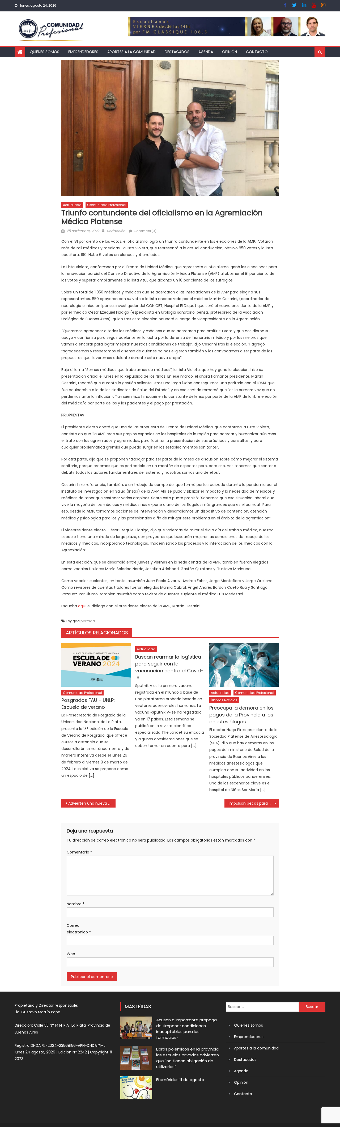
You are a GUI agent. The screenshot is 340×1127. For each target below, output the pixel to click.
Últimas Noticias (224, 700)
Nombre (75, 904)
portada (87, 621)
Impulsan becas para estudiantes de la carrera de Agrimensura (254, 803)
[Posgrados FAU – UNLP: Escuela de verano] (96, 665)
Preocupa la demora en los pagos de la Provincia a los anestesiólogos (241, 715)
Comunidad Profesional (106, 205)
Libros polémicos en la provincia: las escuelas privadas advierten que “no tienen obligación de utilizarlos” (187, 1057)
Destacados (177, 51)
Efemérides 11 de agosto (180, 1079)
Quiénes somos (44, 51)
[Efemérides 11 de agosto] (136, 1087)
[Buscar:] (262, 1006)
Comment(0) (145, 230)
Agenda (205, 51)
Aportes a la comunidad (131, 51)
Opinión (229, 51)
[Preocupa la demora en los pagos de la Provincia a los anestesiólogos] (244, 665)
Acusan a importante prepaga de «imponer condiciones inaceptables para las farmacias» (186, 1028)
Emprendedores (83, 51)
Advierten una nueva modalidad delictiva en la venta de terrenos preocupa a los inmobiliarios (92, 803)
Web (71, 954)
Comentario (79, 852)
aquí (82, 606)
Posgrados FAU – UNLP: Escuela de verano (88, 703)
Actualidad (72, 205)
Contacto (257, 51)
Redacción (116, 230)
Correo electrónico (79, 929)
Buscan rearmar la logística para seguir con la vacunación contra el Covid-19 (169, 667)
